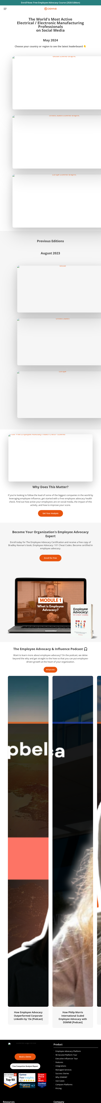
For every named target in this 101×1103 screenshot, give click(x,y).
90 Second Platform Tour (66, 1055)
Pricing (58, 1088)
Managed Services (63, 1069)
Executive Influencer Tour (66, 1058)
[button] (5, 9)
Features (59, 1062)
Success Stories (62, 1073)
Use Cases (59, 1081)
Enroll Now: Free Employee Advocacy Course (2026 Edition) (50, 2)
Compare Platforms (63, 1084)
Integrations (60, 1066)
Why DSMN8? (61, 1077)
